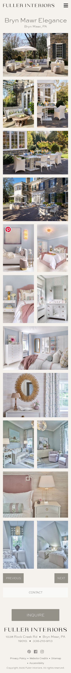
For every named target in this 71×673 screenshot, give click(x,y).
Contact (35, 592)
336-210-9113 (43, 641)
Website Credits (39, 658)
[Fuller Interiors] (28, 5)
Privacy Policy (18, 658)
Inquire (35, 615)
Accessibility (36, 663)
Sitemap (56, 658)
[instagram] (42, 651)
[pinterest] (29, 651)
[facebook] (35, 651)
